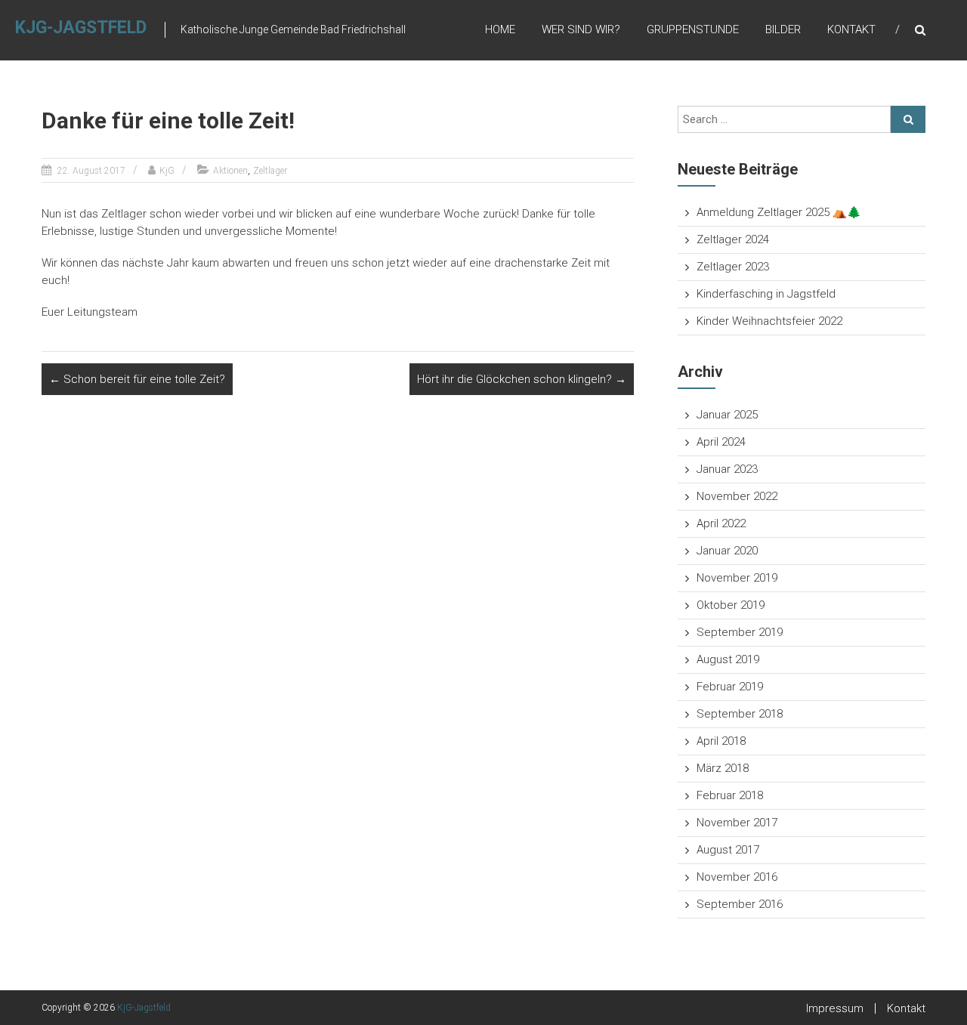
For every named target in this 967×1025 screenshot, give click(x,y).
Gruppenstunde (693, 29)
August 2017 (728, 850)
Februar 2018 (730, 795)
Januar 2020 (727, 550)
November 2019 (737, 578)
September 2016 (740, 904)
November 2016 (737, 877)
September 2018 (740, 714)
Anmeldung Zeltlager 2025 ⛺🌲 (779, 212)
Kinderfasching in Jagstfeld (766, 294)
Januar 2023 (727, 469)
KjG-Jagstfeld (81, 27)
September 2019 (740, 632)
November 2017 (737, 822)
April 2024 (721, 442)
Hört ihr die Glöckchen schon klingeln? (521, 379)
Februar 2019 (730, 686)
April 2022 (721, 523)
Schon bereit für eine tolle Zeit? (137, 379)
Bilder (783, 29)
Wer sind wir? (581, 29)
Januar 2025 (727, 414)
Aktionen (230, 170)
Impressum (835, 1008)
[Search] (908, 119)
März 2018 (723, 768)
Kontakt (851, 29)
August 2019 (728, 659)
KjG (167, 170)
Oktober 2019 (731, 605)
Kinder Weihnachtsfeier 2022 (769, 321)
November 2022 (737, 496)
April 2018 (721, 741)
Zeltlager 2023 (733, 266)
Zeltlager (270, 170)
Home (500, 29)
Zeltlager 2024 (733, 239)
